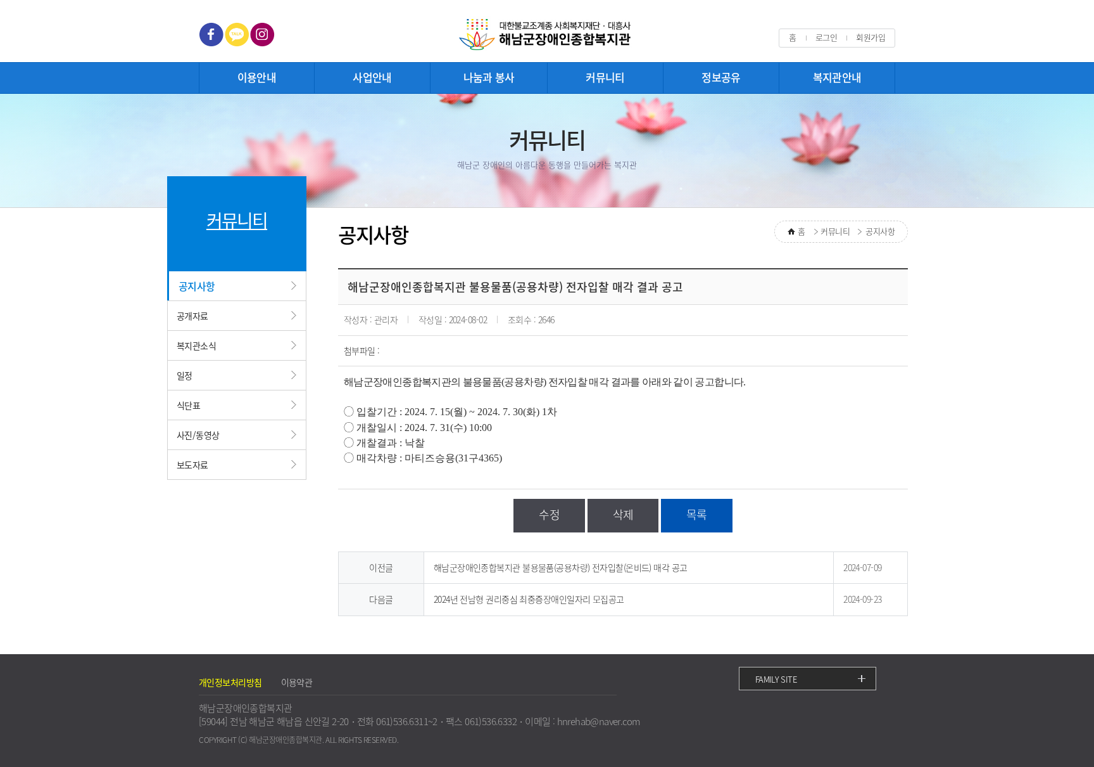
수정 (549, 514)
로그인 (826, 37)
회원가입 (870, 37)
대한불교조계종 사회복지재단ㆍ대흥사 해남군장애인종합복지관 (547, 35)
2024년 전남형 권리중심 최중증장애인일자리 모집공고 (529, 599)
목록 (696, 514)
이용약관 (297, 682)
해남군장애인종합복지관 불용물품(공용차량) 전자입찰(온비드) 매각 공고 (561, 567)
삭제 (623, 514)
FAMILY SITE (775, 679)
